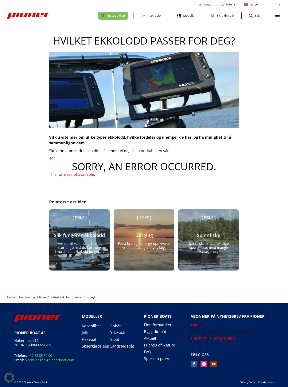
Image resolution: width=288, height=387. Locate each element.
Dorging (144, 235)
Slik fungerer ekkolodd (79, 235)
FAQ (147, 352)
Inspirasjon (27, 297)
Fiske (79, 217)
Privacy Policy (248, 382)
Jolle (85, 332)
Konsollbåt (91, 326)
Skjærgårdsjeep (95, 346)
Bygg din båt (155, 331)
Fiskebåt (89, 339)
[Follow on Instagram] (204, 364)
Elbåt (114, 339)
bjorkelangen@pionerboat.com (49, 360)
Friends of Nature (159, 345)
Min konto (204, 4)
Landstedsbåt (122, 346)
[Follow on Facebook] (194, 364)
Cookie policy (266, 382)
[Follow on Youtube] (213, 364)
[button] (262, 4)
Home (11, 297)
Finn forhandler (157, 325)
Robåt (115, 326)
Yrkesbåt (117, 332)
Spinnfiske (208, 235)
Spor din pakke (157, 358)
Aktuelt (150, 338)
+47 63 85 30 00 (40, 355)
